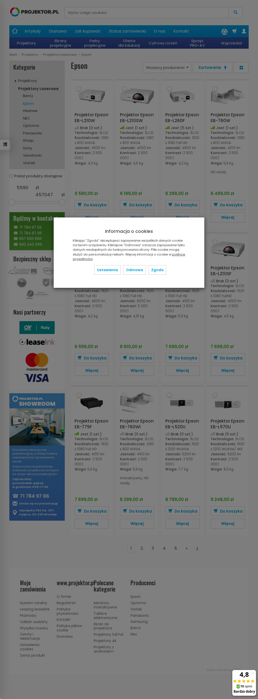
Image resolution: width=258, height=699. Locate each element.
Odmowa (134, 269)
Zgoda (157, 269)
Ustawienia (107, 269)
